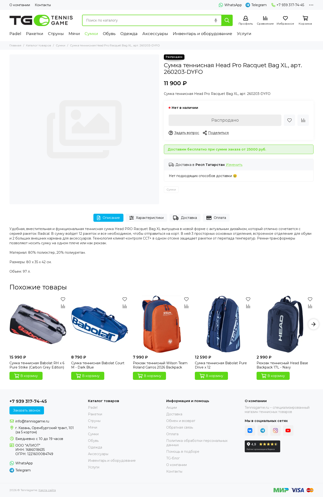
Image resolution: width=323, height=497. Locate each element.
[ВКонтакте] (250, 430)
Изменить (234, 165)
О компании (19, 5)
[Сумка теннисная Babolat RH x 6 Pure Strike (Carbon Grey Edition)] (37, 324)
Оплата (220, 218)
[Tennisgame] (41, 20)
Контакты (43, 5)
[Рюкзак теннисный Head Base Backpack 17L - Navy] (285, 324)
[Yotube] (288, 430)
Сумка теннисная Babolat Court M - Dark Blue (97, 365)
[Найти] (227, 20)
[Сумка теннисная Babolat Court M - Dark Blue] (99, 324)
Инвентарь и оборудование (202, 33)
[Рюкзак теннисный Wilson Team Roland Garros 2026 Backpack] (161, 324)
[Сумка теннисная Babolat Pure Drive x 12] (223, 324)
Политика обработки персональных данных (196, 443)
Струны (56, 33)
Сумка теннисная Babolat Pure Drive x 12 (221, 365)
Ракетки (34, 33)
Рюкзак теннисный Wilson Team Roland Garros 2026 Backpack (160, 365)
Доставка (189, 218)
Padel (15, 33)
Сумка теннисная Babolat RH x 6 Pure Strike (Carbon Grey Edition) (36, 365)
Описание (111, 218)
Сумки (91, 33)
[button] (9, 324)
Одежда (129, 33)
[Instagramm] (275, 430)
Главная (15, 45)
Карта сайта (47, 490)
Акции (171, 407)
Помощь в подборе (182, 451)
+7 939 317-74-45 (290, 5)
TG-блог (173, 458)
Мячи (74, 33)
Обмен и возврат (180, 421)
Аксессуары (155, 33)
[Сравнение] (303, 120)
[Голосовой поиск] (216, 20)
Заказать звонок (26, 410)
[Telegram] (263, 430)
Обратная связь (179, 427)
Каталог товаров (38, 45)
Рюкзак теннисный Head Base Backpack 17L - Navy (282, 365)
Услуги (244, 33)
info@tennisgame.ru (32, 421)
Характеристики (150, 218)
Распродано (225, 120)
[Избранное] (289, 120)
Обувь (109, 33)
